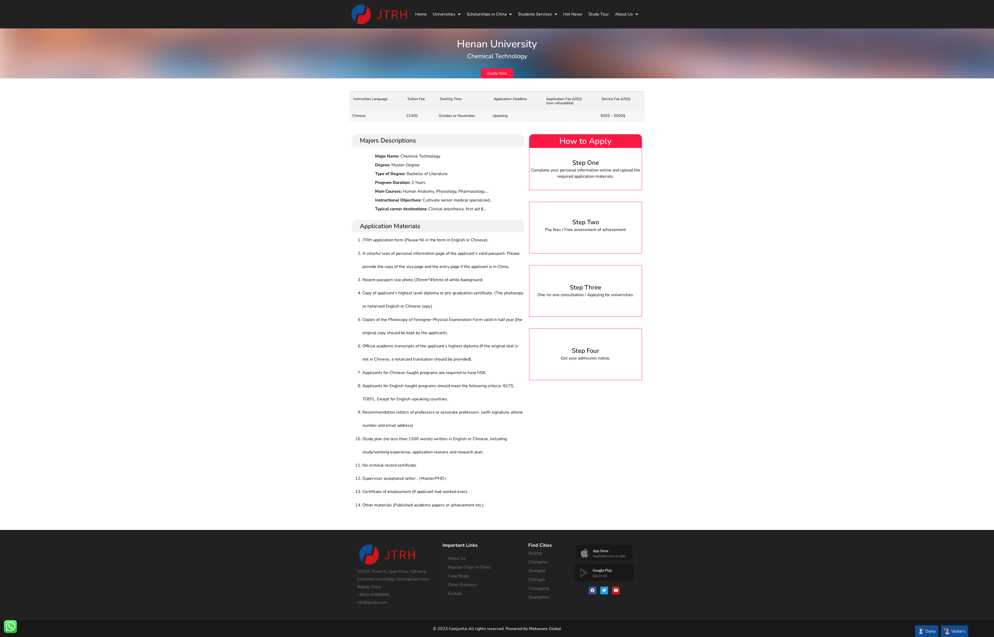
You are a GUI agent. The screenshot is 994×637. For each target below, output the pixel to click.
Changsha (538, 562)
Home (421, 14)
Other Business (462, 585)
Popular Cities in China (469, 567)
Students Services (535, 14)
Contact (455, 593)
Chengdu (537, 579)
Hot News (572, 14)
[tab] (926, 631)
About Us (624, 14)
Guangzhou (539, 597)
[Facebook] (592, 590)
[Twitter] (604, 590)
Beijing (535, 553)
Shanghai (537, 571)
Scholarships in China (487, 14)
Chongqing (539, 588)
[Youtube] (616, 590)
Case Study (458, 576)
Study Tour (598, 14)
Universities (444, 14)
